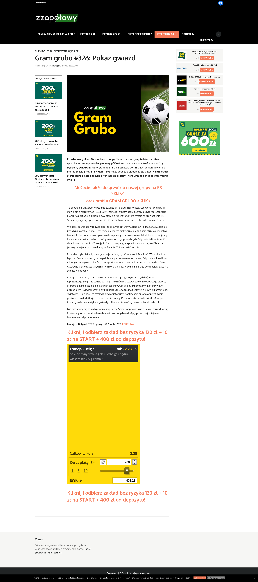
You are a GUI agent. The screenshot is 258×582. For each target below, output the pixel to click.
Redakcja (54, 65)
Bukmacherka (44, 51)
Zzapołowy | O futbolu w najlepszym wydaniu (129, 573)
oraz (91, 200)
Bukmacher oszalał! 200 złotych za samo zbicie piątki (46, 106)
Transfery (188, 34)
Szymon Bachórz (53, 552)
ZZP (76, 51)
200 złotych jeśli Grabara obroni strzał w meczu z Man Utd (47, 179)
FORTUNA (128, 324)
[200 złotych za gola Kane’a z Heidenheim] (48, 130)
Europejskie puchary (140, 34)
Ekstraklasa (87, 34)
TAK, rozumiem (200, 578)
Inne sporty (206, 40)
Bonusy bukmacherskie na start (56, 34)
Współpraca (40, 2)
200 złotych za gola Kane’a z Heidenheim (47, 143)
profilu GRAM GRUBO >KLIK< (123, 200)
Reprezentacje (165, 34)
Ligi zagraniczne (110, 34)
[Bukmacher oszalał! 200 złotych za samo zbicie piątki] (48, 91)
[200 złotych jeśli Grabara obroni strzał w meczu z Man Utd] (48, 164)
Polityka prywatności (216, 578)
